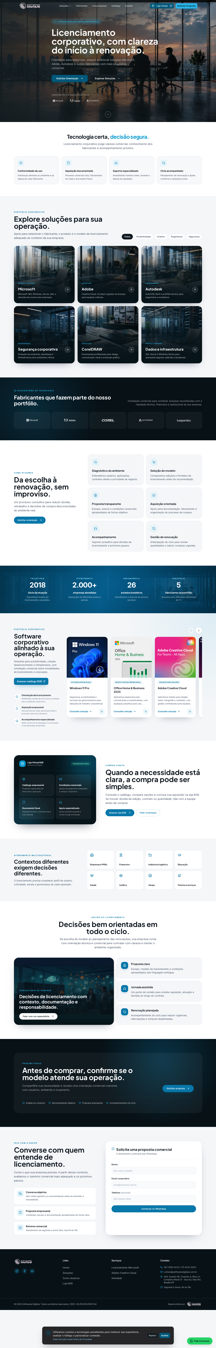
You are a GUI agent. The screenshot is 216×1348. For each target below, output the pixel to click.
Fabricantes (82, 6)
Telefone (121, 1192)
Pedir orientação (148, 812)
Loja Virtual (162, 6)
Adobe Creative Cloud (124, 1272)
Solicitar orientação (27, 520)
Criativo (161, 236)
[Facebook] (24, 1271)
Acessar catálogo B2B (29, 681)
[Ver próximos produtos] (199, 630)
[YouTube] (32, 1271)
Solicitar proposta (176, 1088)
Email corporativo (120, 1178)
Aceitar (164, 1335)
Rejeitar (152, 1335)
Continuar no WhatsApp (154, 1209)
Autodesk (117, 1278)
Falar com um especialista (36, 1016)
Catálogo (116, 6)
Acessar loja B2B (117, 812)
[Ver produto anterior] (191, 630)
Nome (115, 1164)
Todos (127, 236)
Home (66, 1267)
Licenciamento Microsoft (125, 1267)
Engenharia (176, 236)
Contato (129, 6)
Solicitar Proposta (186, 6)
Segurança (194, 236)
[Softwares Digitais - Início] (30, 5)
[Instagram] (17, 1271)
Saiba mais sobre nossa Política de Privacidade (72, 1339)
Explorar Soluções (105, 78)
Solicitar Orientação (67, 78)
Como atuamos (99, 6)
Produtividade (144, 236)
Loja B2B (68, 1283)
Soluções (63, 6)
